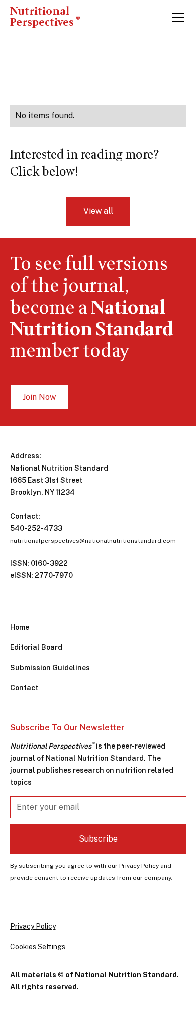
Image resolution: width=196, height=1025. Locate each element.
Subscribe (98, 839)
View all (98, 211)
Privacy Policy (33, 926)
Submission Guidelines (50, 668)
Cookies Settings (37, 947)
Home (19, 627)
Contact (24, 688)
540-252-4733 (36, 528)
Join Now (39, 397)
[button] (176, 17)
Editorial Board (36, 647)
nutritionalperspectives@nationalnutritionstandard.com (93, 540)
